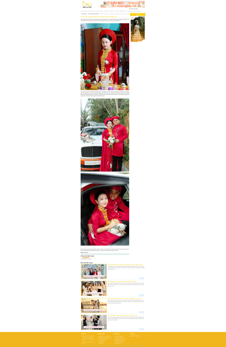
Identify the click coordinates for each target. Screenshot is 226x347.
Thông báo (101, 342)
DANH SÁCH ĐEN (137, 11)
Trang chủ (85, 11)
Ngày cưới (106, 11)
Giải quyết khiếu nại (119, 342)
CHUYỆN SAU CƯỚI (122, 11)
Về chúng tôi (102, 340)
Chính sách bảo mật (119, 340)
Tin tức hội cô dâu (133, 8)
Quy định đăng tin (119, 336)
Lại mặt (116, 11)
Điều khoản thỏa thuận (120, 339)
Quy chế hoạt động (119, 337)
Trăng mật (112, 11)
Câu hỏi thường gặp (103, 339)
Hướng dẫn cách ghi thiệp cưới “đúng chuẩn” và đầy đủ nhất (125, 264)
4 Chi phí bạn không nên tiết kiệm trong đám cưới (122, 315)
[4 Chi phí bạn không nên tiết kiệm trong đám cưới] (94, 322)
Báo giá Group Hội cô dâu (105, 336)
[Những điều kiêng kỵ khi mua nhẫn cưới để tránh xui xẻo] (94, 305)
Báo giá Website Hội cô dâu (105, 337)
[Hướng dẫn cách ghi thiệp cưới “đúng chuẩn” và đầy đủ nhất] (94, 271)
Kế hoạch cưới (91, 11)
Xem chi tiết (141, 278)
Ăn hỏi (102, 11)
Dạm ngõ (97, 11)
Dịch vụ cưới (129, 11)
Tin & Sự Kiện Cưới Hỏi (93, 13)
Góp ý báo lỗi (118, 343)
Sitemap (100, 343)
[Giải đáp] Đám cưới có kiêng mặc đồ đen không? (122, 281)
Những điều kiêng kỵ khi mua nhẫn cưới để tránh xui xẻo (124, 298)
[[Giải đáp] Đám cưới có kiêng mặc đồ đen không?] (94, 288)
